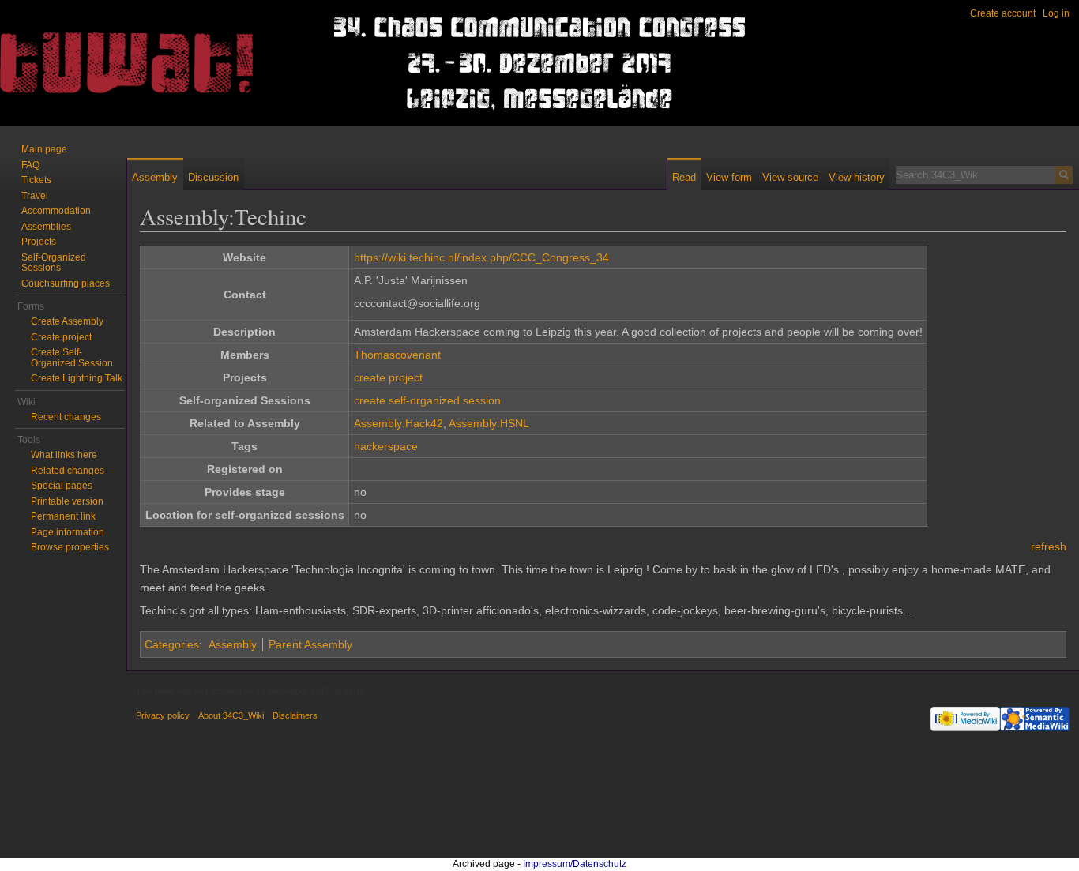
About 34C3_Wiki (231, 715)
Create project (61, 337)
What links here (64, 454)
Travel (34, 195)
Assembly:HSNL (489, 423)
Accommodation (56, 210)
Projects (38, 241)
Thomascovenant (397, 354)
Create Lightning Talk (76, 378)
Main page (44, 149)
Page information (67, 532)
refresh (1048, 546)
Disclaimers (295, 715)
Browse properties (70, 547)
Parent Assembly (310, 644)
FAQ (30, 165)
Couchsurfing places (65, 283)
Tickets (36, 180)
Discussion (213, 177)
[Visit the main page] (63, 63)
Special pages (61, 485)
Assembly (233, 644)
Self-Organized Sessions (53, 263)
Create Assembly (67, 321)
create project (388, 377)
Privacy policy (163, 715)
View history (857, 177)
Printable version (67, 501)
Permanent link (63, 516)
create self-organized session (427, 400)
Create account (1003, 13)
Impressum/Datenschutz (574, 863)
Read (684, 177)
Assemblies (46, 226)
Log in (1056, 13)
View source (790, 177)
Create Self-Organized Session (72, 358)
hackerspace (386, 446)
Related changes (67, 470)
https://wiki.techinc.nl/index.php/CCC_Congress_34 (481, 257)
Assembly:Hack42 (398, 423)
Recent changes (66, 416)
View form (729, 177)
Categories (172, 644)
